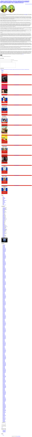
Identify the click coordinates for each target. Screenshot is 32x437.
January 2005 (4, 385)
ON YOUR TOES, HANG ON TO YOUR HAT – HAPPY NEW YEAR (21, 69)
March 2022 (4, 274)
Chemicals (4, 211)
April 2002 (4, 403)
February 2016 (4, 315)
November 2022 (4, 270)
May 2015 (4, 320)
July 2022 (4, 272)
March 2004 (4, 390)
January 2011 (4, 349)
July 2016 (4, 312)
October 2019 (4, 290)
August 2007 (4, 372)
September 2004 (4, 387)
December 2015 (4, 316)
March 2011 (4, 348)
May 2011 (4, 347)
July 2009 (4, 359)
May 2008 (4, 367)
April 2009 (4, 361)
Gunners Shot (4, 431)
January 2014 (4, 329)
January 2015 (4, 322)
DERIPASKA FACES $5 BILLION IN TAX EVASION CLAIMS (7, 69)
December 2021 (4, 276)
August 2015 (4, 318)
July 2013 (4, 332)
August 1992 (4, 419)
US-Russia (4, 236)
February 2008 (4, 369)
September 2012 (4, 338)
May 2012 (4, 340)
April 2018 (4, 300)
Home (2, 70)
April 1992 (4, 420)
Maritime (4, 221)
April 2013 (4, 334)
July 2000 (4, 411)
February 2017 (4, 308)
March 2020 (4, 287)
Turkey (3, 234)
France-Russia (4, 218)
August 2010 (4, 352)
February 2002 (4, 404)
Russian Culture (4, 229)
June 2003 (4, 395)
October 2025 (4, 250)
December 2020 (4, 282)
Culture (3, 214)
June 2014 (4, 326)
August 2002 (4, 401)
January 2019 (4, 295)
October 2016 (4, 310)
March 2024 (4, 261)
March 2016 (4, 314)
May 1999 (4, 414)
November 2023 (4, 263)
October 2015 (4, 317)
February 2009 (4, 362)
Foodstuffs (4, 217)
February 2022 (4, 275)
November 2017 (4, 303)
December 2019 (4, 289)
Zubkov (3, 237)
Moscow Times (4, 225)
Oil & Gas (4, 227)
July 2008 (4, 366)
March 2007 (4, 375)
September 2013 (4, 331)
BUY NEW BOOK (16, 74)
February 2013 (4, 335)
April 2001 (4, 408)
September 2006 (4, 376)
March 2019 (4, 294)
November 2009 (4, 357)
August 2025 (4, 251)
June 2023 (4, 266)
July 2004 (4, 388)
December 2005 (4, 381)
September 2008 (4, 365)
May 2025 (4, 253)
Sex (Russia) (4, 230)
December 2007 (4, 370)
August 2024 (4, 258)
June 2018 (4, 299)
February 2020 (4, 288)
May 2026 (4, 246)
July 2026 (4, 245)
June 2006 (4, 378)
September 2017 (4, 304)
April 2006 (4, 379)
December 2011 (4, 343)
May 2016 (4, 313)
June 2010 (4, 353)
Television (4, 198)
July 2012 (4, 339)
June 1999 (4, 413)
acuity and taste (25, 14)
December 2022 (4, 269)
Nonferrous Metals (4, 226)
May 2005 (4, 383)
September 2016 (4, 311)
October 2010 (4, 351)
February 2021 (4, 281)
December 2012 (4, 336)
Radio (3, 199)
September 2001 (4, 407)
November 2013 (4, 330)
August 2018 (4, 298)
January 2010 (4, 356)
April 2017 (4, 307)
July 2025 (4, 252)
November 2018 (4, 296)
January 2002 (4, 405)
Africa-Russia (4, 207)
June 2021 (4, 279)
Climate (3, 212)
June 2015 (4, 319)
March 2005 (4, 384)
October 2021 (4, 277)
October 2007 (4, 371)
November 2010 (4, 350)
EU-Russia (4, 216)
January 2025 (4, 255)
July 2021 (4, 278)
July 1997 (4, 416)
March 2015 (4, 321)
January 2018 (4, 302)
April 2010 (4, 354)
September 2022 (4, 271)
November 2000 (4, 410)
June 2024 (4, 259)
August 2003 (4, 394)
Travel (3, 204)
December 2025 (4, 249)
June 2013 (4, 333)
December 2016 (4, 309)
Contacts (3, 201)
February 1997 (4, 417)
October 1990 (4, 421)
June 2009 (4, 360)
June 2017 (4, 306)
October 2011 (4, 344)
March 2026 (4, 247)
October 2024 (4, 257)
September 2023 (4, 264)
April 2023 (4, 267)
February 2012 (4, 342)
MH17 (3, 223)
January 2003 (4, 398)
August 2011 (4, 345)
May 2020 (4, 286)
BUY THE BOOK (16, 145)
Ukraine (3, 235)
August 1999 (4, 412)
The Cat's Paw (4, 233)
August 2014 (4, 325)
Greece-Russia (4, 219)
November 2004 (4, 386)
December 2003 (4, 392)
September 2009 (4, 358)
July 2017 (4, 305)
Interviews (4, 197)
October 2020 (4, 283)
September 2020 (4, 284)
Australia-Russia (4, 209)
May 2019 (4, 293)
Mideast (3, 224)
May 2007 (4, 374)
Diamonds (4, 215)
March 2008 (4, 368)
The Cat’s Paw (4, 202)
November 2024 (4, 256)
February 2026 (4, 248)
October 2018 (4, 297)
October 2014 (4, 324)
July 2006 (4, 377)
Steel (3, 232)
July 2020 (4, 285)
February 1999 (4, 415)
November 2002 (4, 399)
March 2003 (4, 397)
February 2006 (4, 380)
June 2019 (4, 292)
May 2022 (4, 273)
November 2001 (4, 406)
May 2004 (4, 389)
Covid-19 (4, 213)
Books (3, 210)
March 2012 (4, 341)
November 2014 (4, 323)
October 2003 (4, 393)
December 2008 (4, 363)
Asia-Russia (4, 208)
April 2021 (4, 280)
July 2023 (4, 265)
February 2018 (4, 301)
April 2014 (4, 327)
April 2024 (4, 260)
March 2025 (4, 254)
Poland (3, 228)
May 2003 (4, 396)
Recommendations (4, 200)
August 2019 (4, 291)
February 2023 (4, 268)
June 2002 (4, 402)
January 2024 (4, 262)
